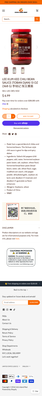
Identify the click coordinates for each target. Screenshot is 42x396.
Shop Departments (10, 346)
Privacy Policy (7, 340)
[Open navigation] (3, 11)
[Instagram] (7, 309)
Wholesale (6, 349)
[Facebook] (4, 309)
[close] (40, 283)
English (25, 366)
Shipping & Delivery (10, 329)
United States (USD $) (10, 366)
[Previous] (5, 47)
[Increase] (13, 116)
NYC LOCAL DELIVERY (11, 353)
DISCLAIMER (7, 228)
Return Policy (7, 333)
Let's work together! (10, 357)
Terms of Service (9, 336)
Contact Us (6, 323)
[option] (21, 47)
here (17, 239)
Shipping (5, 109)
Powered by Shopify (9, 389)
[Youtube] (11, 309)
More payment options (21, 128)
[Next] (37, 47)
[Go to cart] (37, 11)
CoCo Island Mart (22, 387)
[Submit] (37, 19)
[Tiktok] (14, 309)
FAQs (4, 316)
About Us (6, 320)
